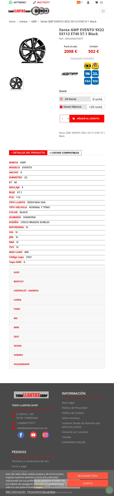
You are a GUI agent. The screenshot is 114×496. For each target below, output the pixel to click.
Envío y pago (19, 466)
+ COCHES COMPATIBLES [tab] (64, 152)
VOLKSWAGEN (21, 364)
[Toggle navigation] (103, 11)
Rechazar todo (88, 475)
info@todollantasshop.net (32, 428)
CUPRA (17, 299)
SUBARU (18, 354)
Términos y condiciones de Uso (30, 461)
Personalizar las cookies (41, 492)
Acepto (87, 483)
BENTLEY (18, 281)
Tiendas (66, 437)
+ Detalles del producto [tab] (28, 152)
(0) (101, 2)
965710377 (43, 2)
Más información (16, 492)
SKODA (18, 345)
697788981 (20, 2)
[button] (80, 2)
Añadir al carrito (88, 118)
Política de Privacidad (74, 407)
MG (16, 318)
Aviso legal (68, 402)
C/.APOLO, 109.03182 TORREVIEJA (27, 416)
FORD (17, 309)
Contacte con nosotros (75, 432)
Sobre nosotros (71, 418)
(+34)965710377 (26, 423)
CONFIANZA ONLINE (74, 442)
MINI (16, 327)
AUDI (16, 272)
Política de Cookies (73, 413)
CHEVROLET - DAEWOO (26, 290)
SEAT (16, 336)
